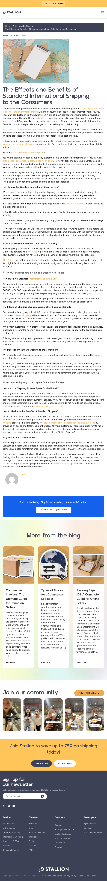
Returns (6, 845)
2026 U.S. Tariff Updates (53, 3)
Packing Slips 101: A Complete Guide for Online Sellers (87, 596)
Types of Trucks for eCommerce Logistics (52, 594)
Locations (33, 845)
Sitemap (87, 828)
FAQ (31, 850)
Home (8, 26)
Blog (31, 828)
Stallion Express (62, 463)
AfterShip (32, 251)
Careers (58, 825)
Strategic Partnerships (65, 829)
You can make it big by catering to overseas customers (30, 129)
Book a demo (65, 763)
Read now (10, 662)
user (5, 35)
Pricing (32, 841)
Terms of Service (54, 875)
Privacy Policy (70, 875)
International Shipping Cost (43, 278)
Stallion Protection (63, 834)
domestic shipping (21, 315)
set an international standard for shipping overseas (69, 422)
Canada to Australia (75, 203)
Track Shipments (62, 838)
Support (58, 847)
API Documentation (93, 832)
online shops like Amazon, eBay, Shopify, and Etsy (28, 161)
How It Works (35, 823)
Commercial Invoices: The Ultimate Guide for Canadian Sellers (16, 599)
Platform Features (37, 832)
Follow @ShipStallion (89, 693)
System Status (90, 823)
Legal (93, 875)
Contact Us (60, 842)
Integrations (34, 836)
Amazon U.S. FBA (11, 841)
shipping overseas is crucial (49, 406)
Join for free (41, 763)
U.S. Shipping (9, 828)
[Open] (12, 714)
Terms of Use (83, 875)
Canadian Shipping (11, 832)
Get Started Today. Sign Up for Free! (53, 509)
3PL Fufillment (9, 823)
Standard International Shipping (27, 152)
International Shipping (13, 836)
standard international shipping (18, 144)
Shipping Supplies (11, 850)
